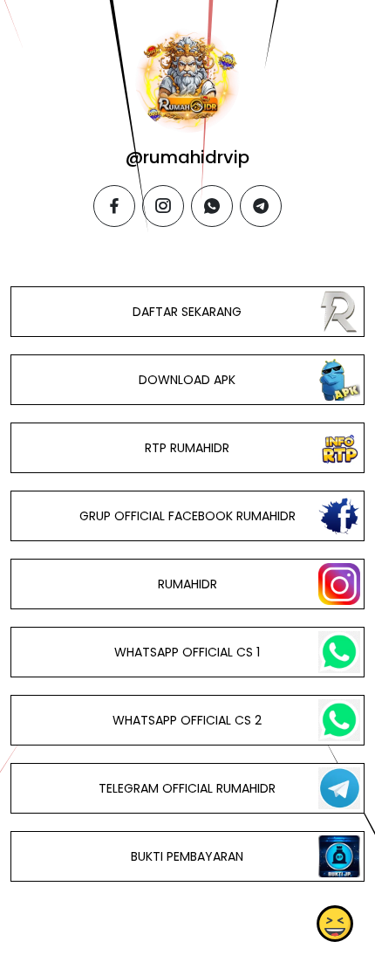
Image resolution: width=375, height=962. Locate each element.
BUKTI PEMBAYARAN (187, 856)
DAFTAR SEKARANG (187, 311)
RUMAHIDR (187, 584)
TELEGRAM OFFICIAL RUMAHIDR (187, 788)
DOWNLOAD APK (187, 379)
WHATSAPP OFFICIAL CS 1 (187, 652)
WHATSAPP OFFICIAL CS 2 (187, 720)
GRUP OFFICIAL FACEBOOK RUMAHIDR (187, 516)
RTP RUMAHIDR (187, 448)
